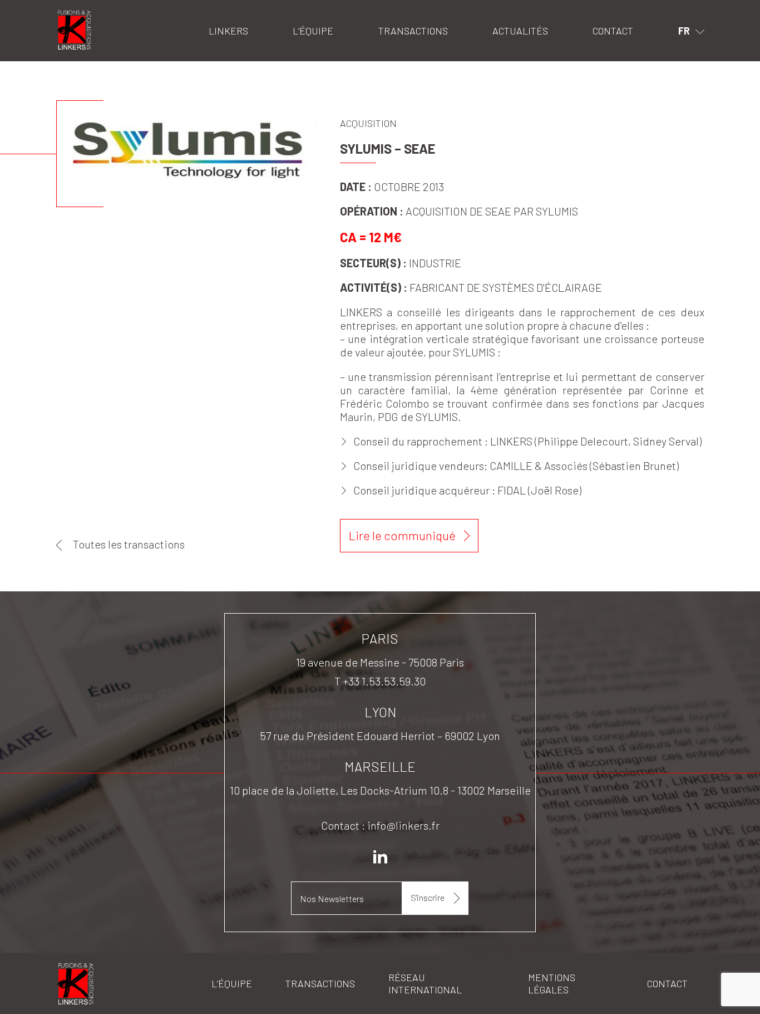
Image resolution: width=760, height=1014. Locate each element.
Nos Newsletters (332, 898)
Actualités (520, 31)
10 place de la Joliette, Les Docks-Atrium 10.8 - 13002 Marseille (380, 790)
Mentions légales (551, 983)
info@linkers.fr (403, 825)
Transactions (413, 31)
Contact (613, 31)
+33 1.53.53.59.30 (384, 681)
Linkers (70, 14)
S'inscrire (428, 897)
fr (684, 31)
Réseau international (425, 983)
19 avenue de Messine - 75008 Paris (380, 662)
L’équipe (313, 31)
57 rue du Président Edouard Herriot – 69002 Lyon (380, 735)
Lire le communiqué (402, 535)
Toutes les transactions (129, 544)
